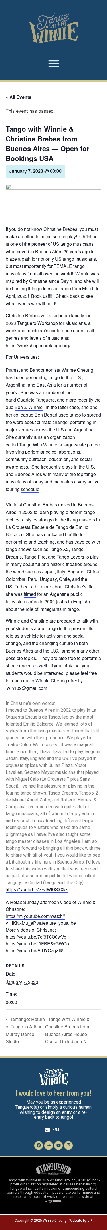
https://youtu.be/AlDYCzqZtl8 (35, 950)
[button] (53, 63)
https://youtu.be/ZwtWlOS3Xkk (37, 889)
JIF (89, 1221)
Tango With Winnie (38, 444)
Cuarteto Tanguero (36, 399)
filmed (30, 594)
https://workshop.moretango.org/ (38, 345)
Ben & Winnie (29, 407)
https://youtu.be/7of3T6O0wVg (36, 936)
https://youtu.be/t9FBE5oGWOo (37, 943)
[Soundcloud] (48, 1145)
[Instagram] (68, 1145)
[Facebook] (38, 1145)
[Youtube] (58, 1145)
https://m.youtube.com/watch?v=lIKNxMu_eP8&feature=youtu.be (41, 919)
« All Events (18, 97)
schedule (30, 489)
